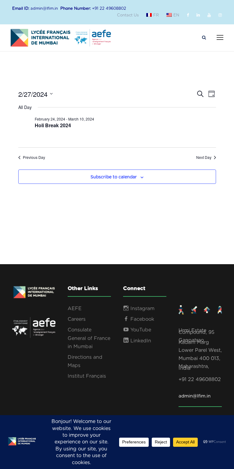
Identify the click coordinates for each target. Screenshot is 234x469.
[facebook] (188, 15)
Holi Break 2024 (53, 125)
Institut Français (87, 376)
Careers (77, 319)
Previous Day (34, 157)
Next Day (203, 157)
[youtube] (209, 15)
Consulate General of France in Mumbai (89, 338)
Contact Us (128, 15)
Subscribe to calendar (113, 177)
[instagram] (220, 15)
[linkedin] (198, 15)
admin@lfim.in (195, 396)
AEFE (75, 308)
